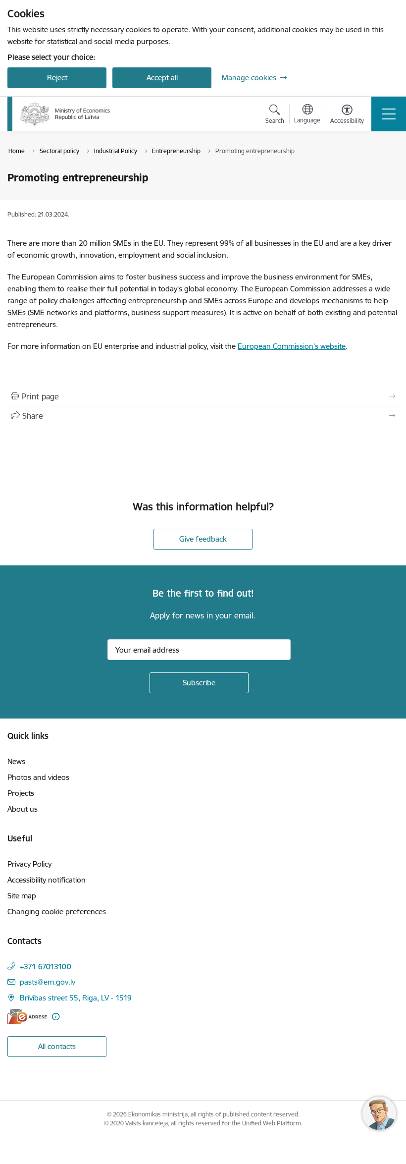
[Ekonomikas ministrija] (65, 114)
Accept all (162, 77)
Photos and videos (38, 777)
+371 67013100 (45, 966)
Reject (57, 77)
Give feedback (203, 539)
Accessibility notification (46, 880)
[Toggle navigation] (388, 114)
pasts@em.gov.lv (47, 982)
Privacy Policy (29, 864)
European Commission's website (292, 346)
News (16, 761)
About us (22, 809)
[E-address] (27, 1016)
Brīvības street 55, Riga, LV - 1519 (76, 997)
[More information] (55, 1016)
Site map (21, 895)
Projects (20, 793)
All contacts (57, 1046)
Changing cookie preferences (56, 911)
